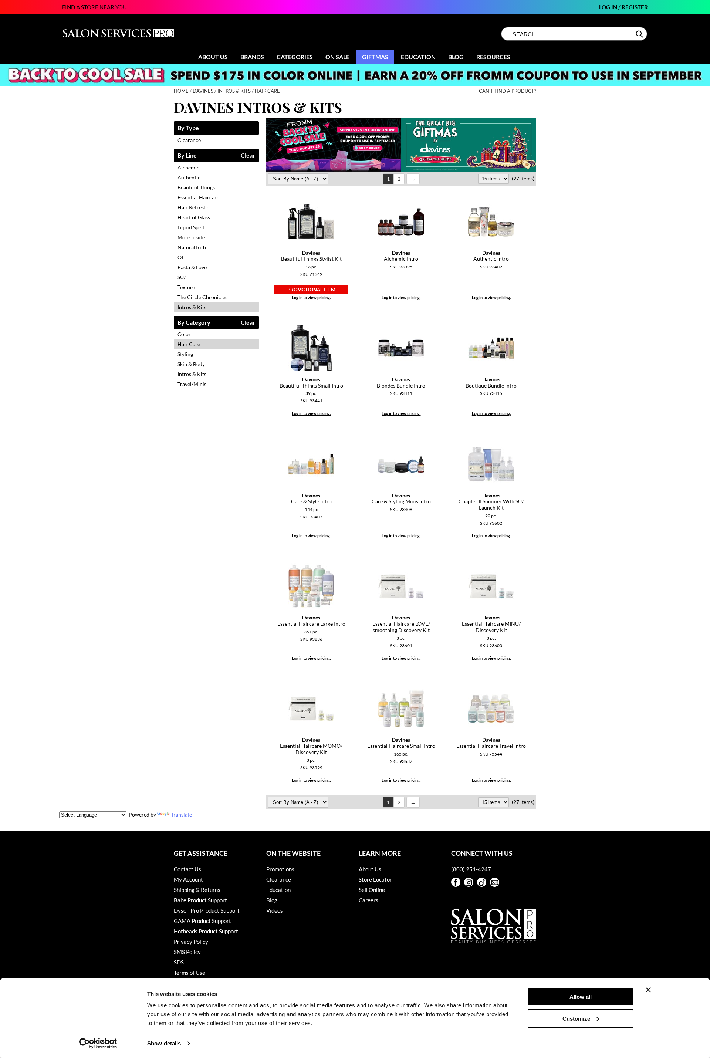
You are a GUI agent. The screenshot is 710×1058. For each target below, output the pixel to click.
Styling (185, 354)
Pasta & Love (192, 267)
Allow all (580, 997)
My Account (188, 879)
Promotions (280, 869)
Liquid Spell (191, 227)
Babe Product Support (200, 900)
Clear (248, 155)
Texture (186, 287)
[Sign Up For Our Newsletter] (494, 882)
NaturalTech (192, 247)
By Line (187, 155)
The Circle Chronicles (202, 297)
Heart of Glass (194, 217)
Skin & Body (191, 364)
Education (418, 56)
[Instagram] (468, 882)
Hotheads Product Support (206, 931)
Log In (608, 7)
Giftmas (375, 56)
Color (184, 334)
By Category (194, 323)
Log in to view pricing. (311, 297)
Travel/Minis (192, 384)
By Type (188, 128)
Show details (164, 1043)
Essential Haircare (198, 197)
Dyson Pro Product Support (207, 910)
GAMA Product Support (202, 920)
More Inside (191, 237)
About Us (213, 56)
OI (180, 257)
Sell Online (372, 889)
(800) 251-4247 (471, 869)
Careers (368, 900)
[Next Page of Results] (413, 178)
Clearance (189, 140)
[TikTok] (481, 882)
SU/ (182, 277)
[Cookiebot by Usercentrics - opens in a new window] (98, 1043)
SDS (179, 962)
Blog (456, 56)
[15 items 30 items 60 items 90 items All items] (494, 178)
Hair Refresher (195, 207)
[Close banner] (648, 990)
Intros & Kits (192, 307)
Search (640, 34)
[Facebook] (455, 882)
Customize (576, 1018)
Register (635, 7)
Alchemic (188, 167)
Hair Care (189, 344)
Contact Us (187, 869)
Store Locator (375, 879)
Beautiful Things (196, 187)
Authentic (189, 177)
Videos (274, 910)
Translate (181, 814)
